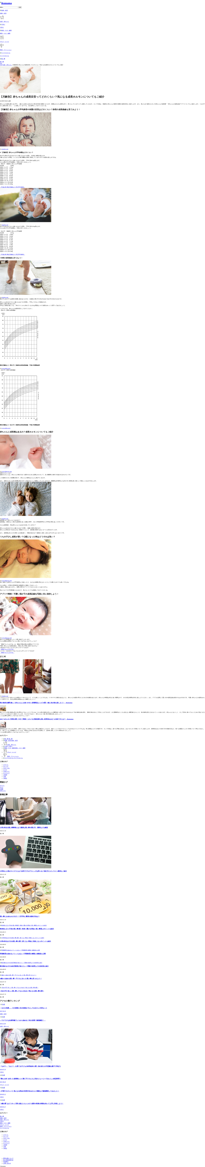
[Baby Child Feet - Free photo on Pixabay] (25, 221)
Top (1, 63)
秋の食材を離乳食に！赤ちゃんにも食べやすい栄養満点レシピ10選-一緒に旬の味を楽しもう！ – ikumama (36, 703)
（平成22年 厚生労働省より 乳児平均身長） (12, 187)
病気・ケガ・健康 (20, 748)
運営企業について (8, 1158)
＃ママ (5, 770)
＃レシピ (5, 766)
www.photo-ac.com (7, 471)
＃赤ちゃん (6, 771)
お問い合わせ (7, 1163)
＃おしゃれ (6, 768)
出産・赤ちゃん (7, 65)
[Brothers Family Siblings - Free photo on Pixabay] (25, 515)
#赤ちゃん (3, 790)
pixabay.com (5, 149)
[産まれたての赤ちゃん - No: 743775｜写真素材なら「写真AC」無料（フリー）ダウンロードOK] (25, 468)
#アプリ (2, 785)
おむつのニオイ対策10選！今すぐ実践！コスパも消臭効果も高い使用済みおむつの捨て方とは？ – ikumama (36, 719)
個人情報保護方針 (8, 1160)
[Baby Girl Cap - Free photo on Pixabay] (25, 146)
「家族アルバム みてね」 (7, 652)
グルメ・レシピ (11, 752)
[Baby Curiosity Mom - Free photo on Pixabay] (25, 693)
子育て (10, 746)
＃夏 (4, 776)
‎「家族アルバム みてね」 (7, 649)
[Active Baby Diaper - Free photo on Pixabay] (25, 294)
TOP (1, 65)
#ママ (1, 787)
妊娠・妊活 (14, 740)
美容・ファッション (13, 756)
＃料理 (5, 775)
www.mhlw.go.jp (6, 368)
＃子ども (5, 765)
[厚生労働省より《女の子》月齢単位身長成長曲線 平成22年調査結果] (20, 421)
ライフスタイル (18, 758)
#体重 (1, 789)
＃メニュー (6, 773)
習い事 (10, 739)
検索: (1, 7)
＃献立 (5, 778)
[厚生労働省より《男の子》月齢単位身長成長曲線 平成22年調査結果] (20, 362)
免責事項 (5, 1161)
